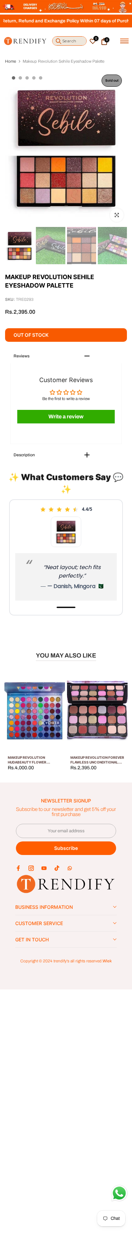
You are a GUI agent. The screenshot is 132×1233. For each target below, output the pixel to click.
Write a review (66, 416)
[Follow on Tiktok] (57, 868)
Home (10, 61)
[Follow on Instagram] (31, 868)
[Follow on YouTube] (44, 868)
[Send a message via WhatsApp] (119, 1193)
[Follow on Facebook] (18, 868)
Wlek (107, 961)
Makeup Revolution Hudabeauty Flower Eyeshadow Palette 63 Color (36, 762)
